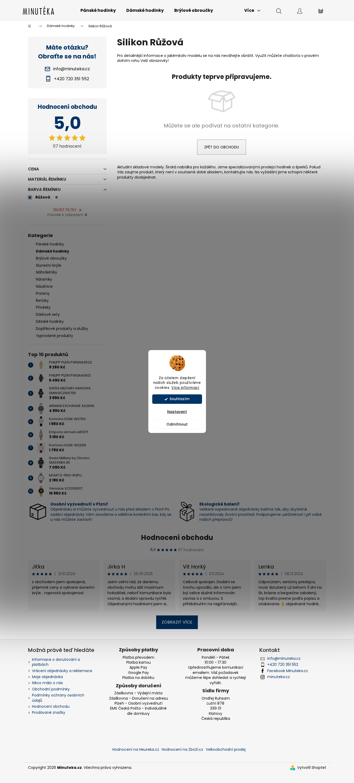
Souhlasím (179, 398)
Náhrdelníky (46, 272)
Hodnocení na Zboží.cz (182, 749)
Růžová (46, 197)
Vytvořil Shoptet (311, 767)
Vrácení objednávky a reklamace (62, 670)
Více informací (185, 387)
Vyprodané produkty (54, 335)
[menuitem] (98, 10)
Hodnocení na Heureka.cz (135, 749)
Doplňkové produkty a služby (62, 328)
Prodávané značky (48, 712)
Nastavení (177, 411)
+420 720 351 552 (282, 664)
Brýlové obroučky (51, 258)
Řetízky (42, 300)
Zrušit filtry (65, 209)
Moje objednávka (47, 676)
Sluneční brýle (48, 265)
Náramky (44, 279)
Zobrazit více (177, 622)
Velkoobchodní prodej (226, 749)
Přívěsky (43, 307)
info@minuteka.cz (284, 658)
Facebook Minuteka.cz (287, 670)
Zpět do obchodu (221, 147)
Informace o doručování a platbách (56, 662)
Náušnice (44, 286)
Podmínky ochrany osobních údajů (58, 698)
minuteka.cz (278, 676)
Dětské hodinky (50, 321)
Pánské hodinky (50, 244)
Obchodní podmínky (51, 689)
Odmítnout (177, 424)
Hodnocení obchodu (177, 537)
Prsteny (43, 293)
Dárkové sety (48, 314)
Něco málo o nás (47, 682)
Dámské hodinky (52, 251)
